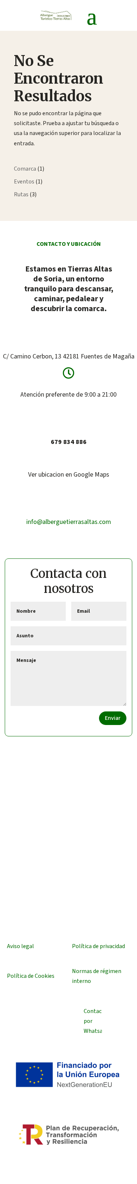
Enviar (113, 718)
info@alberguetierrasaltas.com (68, 522)
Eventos (24, 182)
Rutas (21, 194)
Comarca (25, 169)
